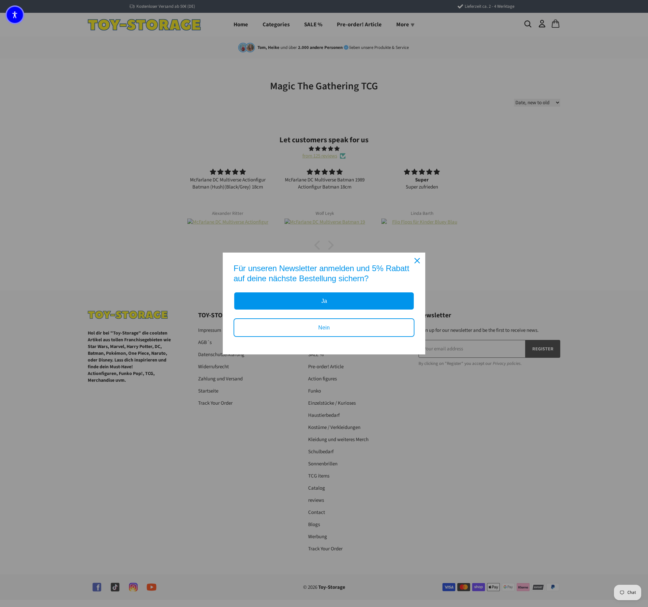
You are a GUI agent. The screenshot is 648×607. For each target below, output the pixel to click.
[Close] (417, 261)
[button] (14, 14)
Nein (324, 327)
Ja (324, 301)
